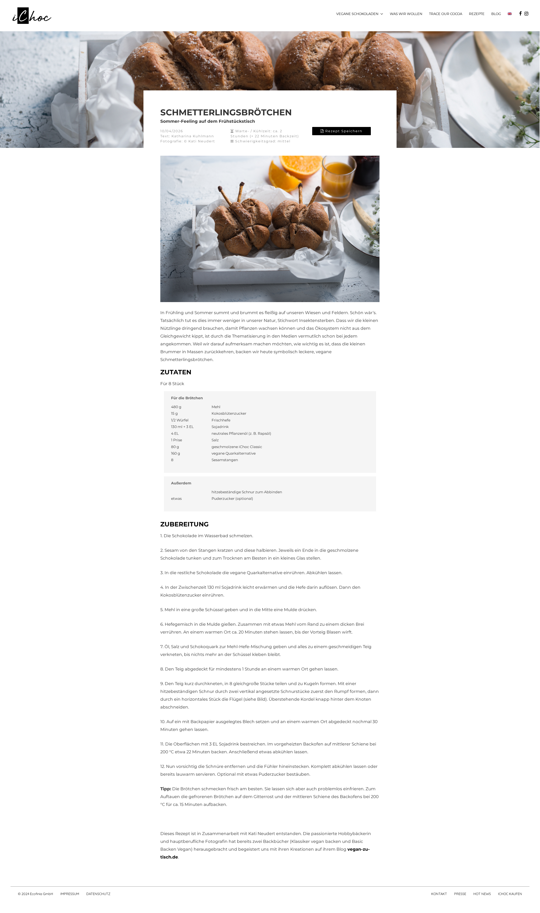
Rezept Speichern (343, 131)
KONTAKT (439, 894)
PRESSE (460, 894)
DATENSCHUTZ (98, 894)
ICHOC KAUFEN (510, 894)
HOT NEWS (482, 894)
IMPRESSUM (69, 894)
